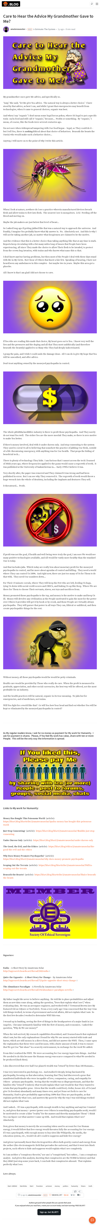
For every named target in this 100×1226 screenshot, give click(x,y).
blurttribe (23, 1186)
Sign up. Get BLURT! (49, 1212)
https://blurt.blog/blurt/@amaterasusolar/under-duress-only (63, 840)
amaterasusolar (17, 29)
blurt (31, 1186)
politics (65, 1186)
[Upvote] (50, 1195)
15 (74, 1195)
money (57, 1186)
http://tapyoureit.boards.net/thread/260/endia (25, 971)
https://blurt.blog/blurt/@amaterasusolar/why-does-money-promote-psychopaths (43, 859)
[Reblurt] (75, 1191)
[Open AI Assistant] (92, 1220)
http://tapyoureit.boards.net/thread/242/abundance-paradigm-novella (37, 990)
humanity (74, 1186)
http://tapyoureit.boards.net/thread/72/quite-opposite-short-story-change (39, 980)
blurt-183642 (12, 1186)
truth (90, 1186)
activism (49, 1186)
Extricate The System (45, 29)
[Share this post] (79, 1191)
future (83, 1186)
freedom (39, 1186)
